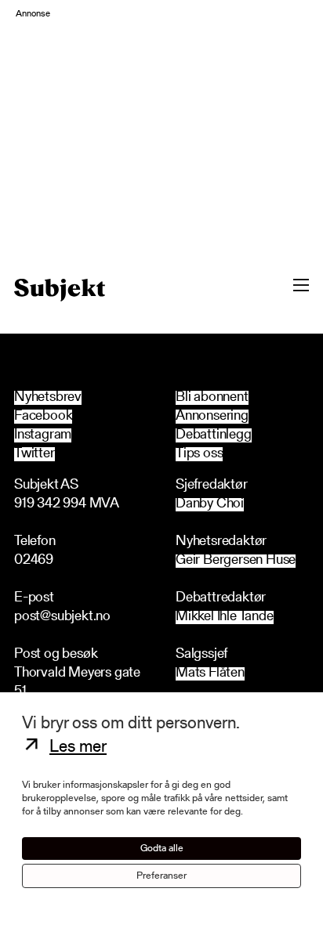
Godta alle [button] (161, 848)
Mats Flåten (210, 674)
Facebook (43, 417)
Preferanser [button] (161, 876)
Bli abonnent (212, 398)
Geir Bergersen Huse (236, 561)
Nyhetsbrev (48, 398)
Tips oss (199, 454)
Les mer (78, 747)
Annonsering (212, 417)
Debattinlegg (214, 435)
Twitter (34, 454)
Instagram (42, 435)
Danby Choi (210, 504)
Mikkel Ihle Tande (225, 617)
